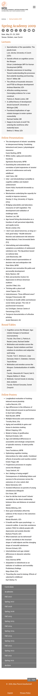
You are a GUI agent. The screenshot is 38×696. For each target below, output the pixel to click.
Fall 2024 (8, 626)
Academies (9, 592)
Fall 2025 (8, 616)
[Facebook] (3, 30)
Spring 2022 (9, 651)
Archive (8, 665)
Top (33, 680)
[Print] (33, 30)
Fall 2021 (8, 656)
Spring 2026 (9, 611)
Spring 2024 (9, 631)
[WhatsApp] (20, 30)
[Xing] (24, 30)
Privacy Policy (25, 693)
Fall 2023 (8, 636)
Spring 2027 (9, 602)
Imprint (10, 693)
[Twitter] (16, 30)
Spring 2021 (9, 660)
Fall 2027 (8, 597)
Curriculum (9, 587)
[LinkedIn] (7, 30)
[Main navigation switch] (34, 7)
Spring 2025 (9, 621)
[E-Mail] (29, 30)
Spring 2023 (9, 641)
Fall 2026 (8, 606)
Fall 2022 (8, 646)
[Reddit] (11, 30)
